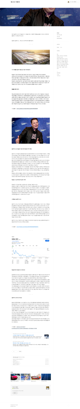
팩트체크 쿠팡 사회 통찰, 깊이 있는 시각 (21, 343)
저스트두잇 (65, 58)
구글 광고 (14, 360)
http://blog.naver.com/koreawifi (18, 333)
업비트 (63, 62)
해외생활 (63, 61)
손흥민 (60, 67)
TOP (68, 405)
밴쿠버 (58, 67)
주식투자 (66, 67)
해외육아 (58, 55)
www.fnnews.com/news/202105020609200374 (27, 226)
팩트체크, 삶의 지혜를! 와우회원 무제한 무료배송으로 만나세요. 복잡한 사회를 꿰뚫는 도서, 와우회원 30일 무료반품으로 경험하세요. (31, 345)
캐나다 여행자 (15, 2)
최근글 (58, 47)
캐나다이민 (61, 55)
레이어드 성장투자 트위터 (60, 58)
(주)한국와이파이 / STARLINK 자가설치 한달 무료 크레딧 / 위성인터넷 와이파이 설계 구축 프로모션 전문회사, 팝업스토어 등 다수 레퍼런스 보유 (27, 337)
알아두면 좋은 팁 (59, 38)
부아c (66, 65)
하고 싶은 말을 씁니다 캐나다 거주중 (17, 390)
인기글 (61, 47)
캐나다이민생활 (62, 64)
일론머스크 (58, 64)
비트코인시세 (58, 57)
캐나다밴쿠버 (65, 55)
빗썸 (64, 65)
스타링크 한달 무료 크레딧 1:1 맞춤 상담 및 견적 (23, 335)
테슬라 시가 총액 (16, 364)
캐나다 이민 (58, 65)
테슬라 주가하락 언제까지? (17, 359)
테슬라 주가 (66, 61)
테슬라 (58, 62)
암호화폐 (62, 65)
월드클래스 (66, 62)
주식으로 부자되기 (16, 363)
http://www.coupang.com (17, 341)
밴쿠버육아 (66, 64)
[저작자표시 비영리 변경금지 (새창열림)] (23, 351)
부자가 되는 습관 (15, 357)
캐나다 (58, 68)
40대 (62, 57)
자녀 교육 (58, 36)
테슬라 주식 (58, 61)
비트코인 (60, 62)
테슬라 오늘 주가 (16, 361)
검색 (66, 2)
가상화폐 (63, 67)
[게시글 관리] (16, 351)
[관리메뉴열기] (78, 2)
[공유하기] (15, 351)
